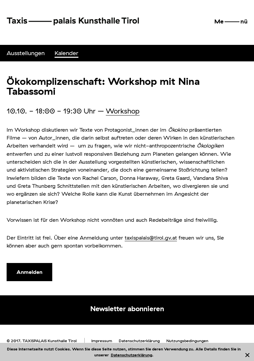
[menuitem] (26, 53)
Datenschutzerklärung (131, 354)
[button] (230, 21)
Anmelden (29, 272)
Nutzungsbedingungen (187, 340)
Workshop (123, 111)
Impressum (101, 340)
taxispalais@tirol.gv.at (151, 237)
